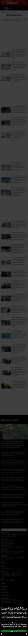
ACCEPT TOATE (14, 631)
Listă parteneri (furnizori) (4, 628)
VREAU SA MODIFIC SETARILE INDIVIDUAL (14, 634)
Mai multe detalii (13, 611)
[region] (14, 619)
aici (1, 617)
